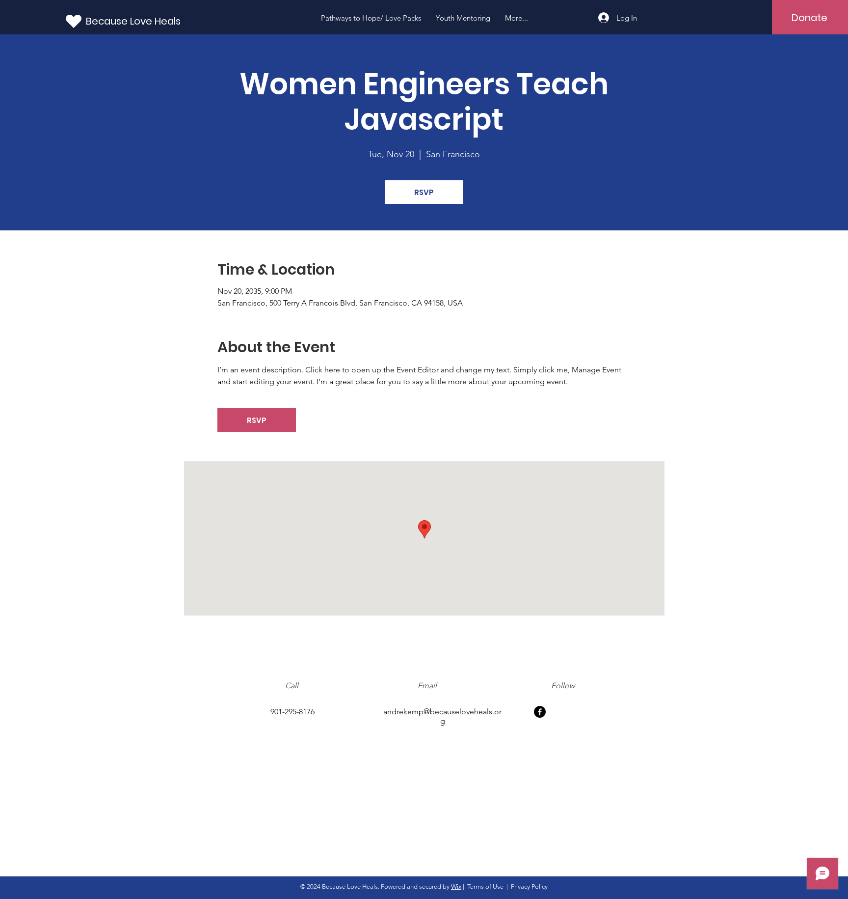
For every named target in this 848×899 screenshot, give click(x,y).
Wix (456, 886)
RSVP (424, 192)
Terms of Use (485, 886)
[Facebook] (540, 712)
